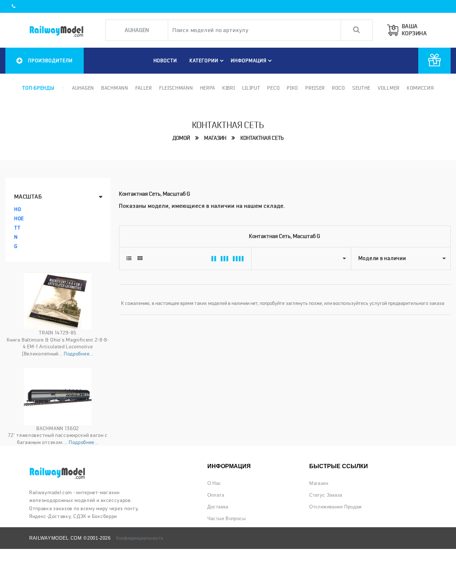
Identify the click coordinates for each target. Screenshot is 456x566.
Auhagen (83, 88)
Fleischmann (176, 88)
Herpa (208, 88)
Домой (181, 138)
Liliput (251, 88)
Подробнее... (78, 353)
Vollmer (389, 88)
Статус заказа (325, 495)
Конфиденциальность (140, 538)
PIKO (292, 88)
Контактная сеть (262, 138)
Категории (204, 60)
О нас (214, 483)
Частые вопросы (226, 518)
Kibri (228, 88)
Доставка (217, 506)
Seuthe (361, 88)
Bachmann (114, 88)
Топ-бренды (38, 88)
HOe (19, 218)
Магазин (215, 138)
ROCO (338, 88)
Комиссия (420, 88)
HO (17, 209)
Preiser (315, 88)
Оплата (215, 495)
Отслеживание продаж (335, 506)
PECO (273, 88)
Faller (143, 88)
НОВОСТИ (165, 60)
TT (17, 227)
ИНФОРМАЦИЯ (248, 60)
